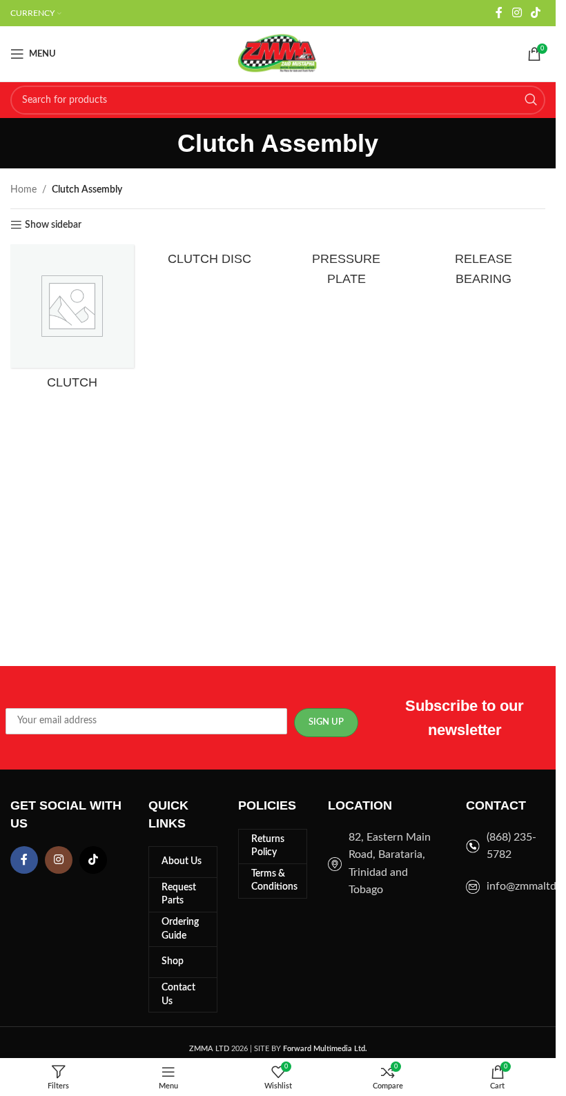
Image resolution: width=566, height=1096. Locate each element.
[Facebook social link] (499, 12)
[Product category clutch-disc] (209, 258)
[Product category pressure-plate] (347, 268)
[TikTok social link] (536, 12)
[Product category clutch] (72, 320)
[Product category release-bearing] (483, 268)
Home (23, 190)
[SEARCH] (530, 100)
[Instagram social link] (516, 12)
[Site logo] (278, 54)
